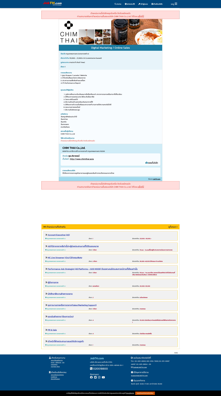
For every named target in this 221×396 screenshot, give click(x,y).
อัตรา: (91, 239)
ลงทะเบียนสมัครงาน (57, 360)
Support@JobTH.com (139, 375)
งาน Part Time (55, 367)
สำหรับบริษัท (158, 4)
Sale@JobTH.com (140, 367)
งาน (63, 362)
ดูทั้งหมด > (173, 226)
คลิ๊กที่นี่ (141, 16)
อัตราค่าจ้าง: (142, 239)
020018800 (100, 369)
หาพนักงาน (54, 377)
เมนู (172, 4)
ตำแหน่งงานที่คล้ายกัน (55, 226)
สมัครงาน (58, 362)
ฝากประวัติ (131, 4)
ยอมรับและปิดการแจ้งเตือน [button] (145, 393)
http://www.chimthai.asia (82, 159)
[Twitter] (95, 377)
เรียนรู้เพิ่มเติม (130, 393)
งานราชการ (54, 365)
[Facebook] (91, 377)
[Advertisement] (110, 208)
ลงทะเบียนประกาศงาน (57, 375)
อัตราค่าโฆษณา (55, 379)
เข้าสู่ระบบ (144, 4)
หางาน (118, 4)
